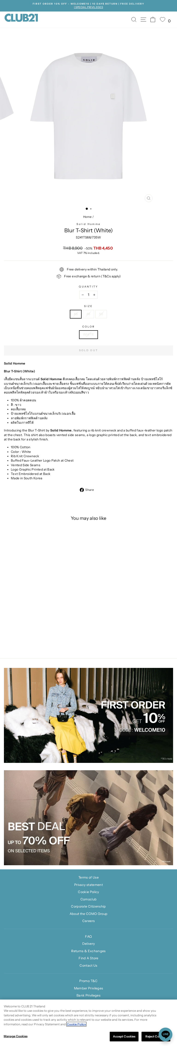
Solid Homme (88, 224)
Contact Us (88, 965)
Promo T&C (88, 981)
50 (101, 314)
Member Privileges (88, 988)
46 (76, 314)
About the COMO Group (89, 914)
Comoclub (88, 899)
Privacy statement (88, 885)
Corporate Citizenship (88, 906)
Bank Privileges (88, 995)
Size (88, 306)
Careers (88, 921)
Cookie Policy (88, 892)
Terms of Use (88, 877)
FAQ (88, 936)
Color (88, 326)
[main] (88, 1023)
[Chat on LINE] (165, 1034)
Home (87, 216)
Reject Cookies (156, 1036)
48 (88, 314)
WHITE (88, 334)
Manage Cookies (15, 1036)
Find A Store (88, 958)
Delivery (88, 944)
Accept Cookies (124, 1036)
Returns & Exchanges (88, 951)
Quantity (88, 286)
